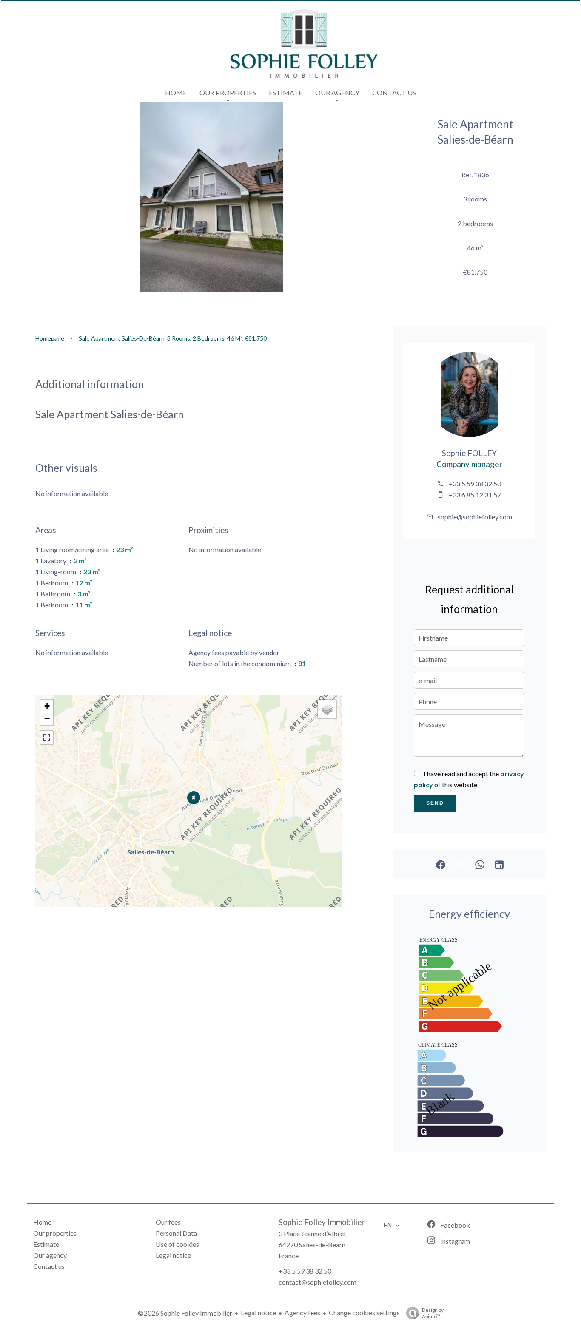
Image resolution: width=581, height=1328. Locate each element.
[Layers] (327, 709)
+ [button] (47, 706)
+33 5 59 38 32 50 (474, 484)
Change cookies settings (364, 1312)
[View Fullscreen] (46, 737)
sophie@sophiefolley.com (475, 517)
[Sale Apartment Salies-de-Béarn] (211, 196)
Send (435, 803)
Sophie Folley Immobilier (322, 1222)
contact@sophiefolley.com (317, 1282)
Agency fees (302, 1312)
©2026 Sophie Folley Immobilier (185, 1313)
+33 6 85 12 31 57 (474, 495)
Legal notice (258, 1312)
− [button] (47, 718)
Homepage (49, 338)
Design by (433, 1313)
